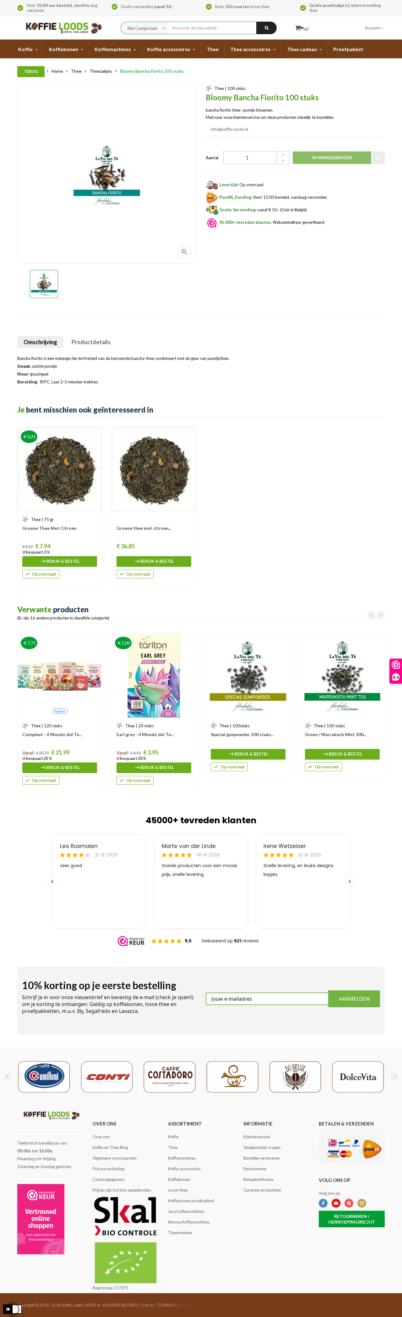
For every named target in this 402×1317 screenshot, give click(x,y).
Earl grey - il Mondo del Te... (145, 734)
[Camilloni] (44, 1076)
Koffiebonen (179, 1179)
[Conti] (106, 1076)
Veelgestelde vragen (261, 1147)
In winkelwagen (332, 157)
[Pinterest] (349, 1203)
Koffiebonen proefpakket (191, 1200)
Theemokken (180, 1232)
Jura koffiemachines (186, 1211)
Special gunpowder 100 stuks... (242, 734)
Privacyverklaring (108, 1168)
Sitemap (186, 1305)
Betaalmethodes (258, 1179)
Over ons (101, 1136)
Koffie (173, 1136)
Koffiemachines (182, 1158)
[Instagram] (361, 1203)
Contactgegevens (109, 1179)
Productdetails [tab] (91, 342)
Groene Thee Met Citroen (49, 528)
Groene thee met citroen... (144, 528)
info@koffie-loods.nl (230, 129)
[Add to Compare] (378, 157)
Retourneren (254, 1168)
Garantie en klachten (262, 1190)
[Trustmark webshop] (40, 1219)
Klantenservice (256, 1136)
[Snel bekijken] (94, 435)
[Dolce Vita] (358, 1076)
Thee (172, 1147)
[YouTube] (336, 1203)
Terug (31, 71)
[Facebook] (323, 1203)
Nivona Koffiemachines (188, 1222)
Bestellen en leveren (261, 1158)
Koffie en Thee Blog (110, 1147)
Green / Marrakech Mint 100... (335, 734)
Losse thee (177, 1190)
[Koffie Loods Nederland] (62, 28)
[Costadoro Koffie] (169, 1076)
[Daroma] (232, 1076)
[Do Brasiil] (295, 1076)
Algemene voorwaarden (115, 1158)
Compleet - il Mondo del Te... (52, 734)
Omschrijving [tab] (40, 342)
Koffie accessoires (184, 1168)
